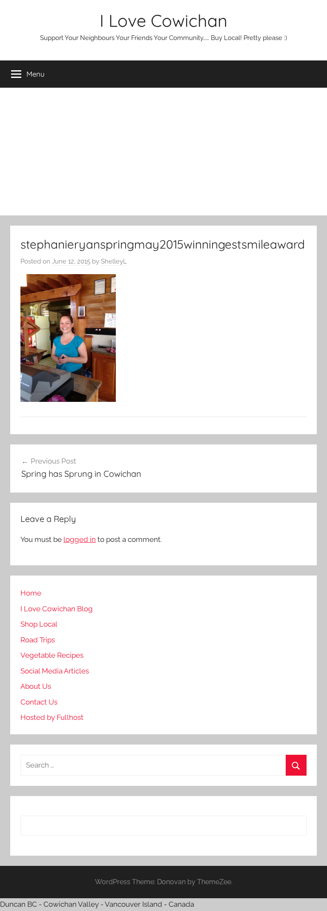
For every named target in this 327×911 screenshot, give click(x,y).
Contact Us (38, 702)
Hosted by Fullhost (51, 717)
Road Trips (37, 640)
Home (30, 593)
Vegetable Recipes (51, 655)
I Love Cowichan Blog (56, 608)
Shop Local (38, 624)
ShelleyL (114, 261)
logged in (79, 539)
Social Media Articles (54, 671)
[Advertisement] (163, 151)
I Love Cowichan (163, 20)
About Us (35, 686)
